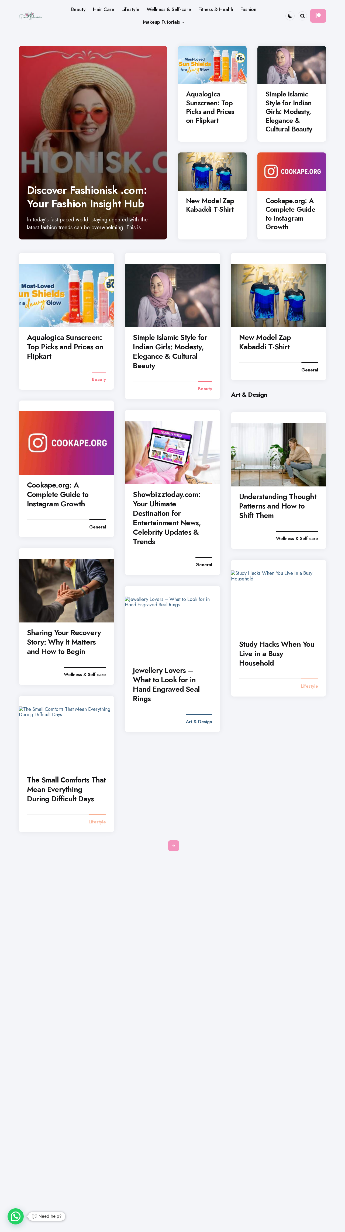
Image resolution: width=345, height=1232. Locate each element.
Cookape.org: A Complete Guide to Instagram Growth (290, 213)
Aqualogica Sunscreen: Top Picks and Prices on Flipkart (210, 107)
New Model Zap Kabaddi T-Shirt (210, 205)
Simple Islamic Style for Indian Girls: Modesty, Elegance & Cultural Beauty (288, 112)
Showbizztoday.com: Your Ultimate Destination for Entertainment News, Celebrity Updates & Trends (167, 518)
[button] (16, 1216)
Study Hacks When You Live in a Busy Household (277, 653)
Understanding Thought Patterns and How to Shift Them (277, 506)
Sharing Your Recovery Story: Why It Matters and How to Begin (64, 642)
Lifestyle (309, 686)
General (309, 370)
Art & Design (199, 722)
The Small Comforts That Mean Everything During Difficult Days (66, 789)
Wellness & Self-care (297, 539)
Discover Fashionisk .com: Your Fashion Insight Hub (87, 196)
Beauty (99, 379)
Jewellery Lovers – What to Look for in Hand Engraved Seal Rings (166, 684)
